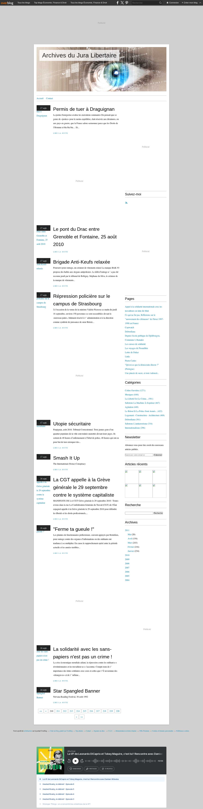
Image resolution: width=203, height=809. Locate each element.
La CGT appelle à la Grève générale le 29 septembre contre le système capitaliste (83, 487)
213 (71, 710)
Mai (129, 534)
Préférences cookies (182, 731)
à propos (108, 769)
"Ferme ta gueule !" (73, 529)
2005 (127, 575)
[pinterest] (126, 2)
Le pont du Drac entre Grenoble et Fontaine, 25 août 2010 (85, 236)
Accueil (40, 98)
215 (84, 710)
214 (78, 710)
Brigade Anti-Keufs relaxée (81, 262)
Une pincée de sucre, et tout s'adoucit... (142, 373)
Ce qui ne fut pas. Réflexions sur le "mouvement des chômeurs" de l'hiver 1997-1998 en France (144, 319)
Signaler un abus (99, 731)
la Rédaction (28, 731)
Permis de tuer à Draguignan (83, 109)
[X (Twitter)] (122, 2)
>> (82, 716)
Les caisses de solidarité (135, 343)
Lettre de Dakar (132, 352)
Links (127, 356)
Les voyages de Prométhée (136, 348)
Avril (130, 538)
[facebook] (117, 2)
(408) (145, 415)
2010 (127, 555)
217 (98, 710)
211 (58, 710)
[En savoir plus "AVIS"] (132, 477)
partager (93, 769)
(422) (143, 411)
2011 (127, 530)
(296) (135, 427)
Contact (49, 98)
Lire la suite (60, 133)
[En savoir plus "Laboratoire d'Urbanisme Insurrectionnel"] (132, 491)
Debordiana (130, 331)
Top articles (79, 731)
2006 (127, 571)
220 (117, 710)
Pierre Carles (130, 360)
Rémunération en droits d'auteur (126, 731)
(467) (142, 402)
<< (40, 710)
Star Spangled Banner (76, 691)
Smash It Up (66, 458)
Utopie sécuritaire (72, 423)
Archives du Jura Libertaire (79, 55)
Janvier (131, 550)
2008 (127, 563)
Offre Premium (144, 731)
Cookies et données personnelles (162, 731)
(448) (131, 406)
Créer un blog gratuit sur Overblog (61, 731)
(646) (132, 394)
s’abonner (77, 769)
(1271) (135, 390)
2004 (127, 580)
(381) (132, 419)
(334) (138, 423)
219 (111, 710)
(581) (139, 398)
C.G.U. (110, 731)
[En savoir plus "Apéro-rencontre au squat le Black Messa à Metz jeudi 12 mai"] (159, 491)
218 (104, 710)
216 (91, 710)
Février (131, 546)
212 (64, 710)
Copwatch (129, 327)
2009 (127, 559)
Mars (130, 542)
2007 (127, 567)
